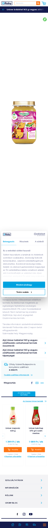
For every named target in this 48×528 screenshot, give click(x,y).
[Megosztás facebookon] (32, 385)
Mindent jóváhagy (24, 285)
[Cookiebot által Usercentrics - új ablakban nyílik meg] (34, 234)
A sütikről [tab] (39, 241)
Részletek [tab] (24, 241)
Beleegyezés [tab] (8, 241)
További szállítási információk (16, 375)
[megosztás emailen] (36, 385)
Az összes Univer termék (33, 401)
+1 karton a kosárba (12, 456)
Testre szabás (22, 292)
